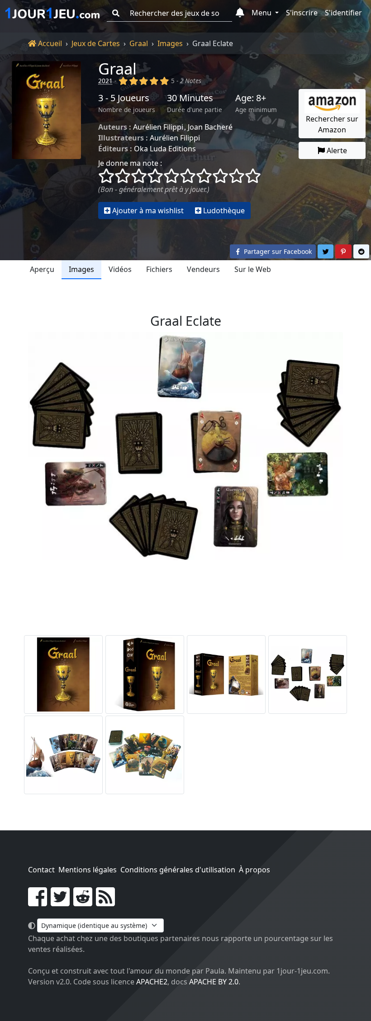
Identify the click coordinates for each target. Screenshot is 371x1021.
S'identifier (343, 13)
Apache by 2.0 (213, 982)
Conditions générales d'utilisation (177, 870)
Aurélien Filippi (158, 127)
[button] (240, 13)
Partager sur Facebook (277, 251)
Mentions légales (87, 870)
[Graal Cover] (63, 674)
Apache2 (151, 982)
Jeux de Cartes (95, 43)
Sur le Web (252, 269)
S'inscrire (302, 13)
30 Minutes (190, 98)
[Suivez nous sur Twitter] (60, 902)
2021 (105, 80)
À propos (254, 870)
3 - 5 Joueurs (123, 98)
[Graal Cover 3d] (145, 674)
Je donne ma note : (130, 163)
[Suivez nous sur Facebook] (37, 902)
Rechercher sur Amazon (332, 124)
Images (170, 43)
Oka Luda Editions (165, 149)
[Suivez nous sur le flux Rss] (105, 902)
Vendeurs (203, 269)
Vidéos (120, 269)
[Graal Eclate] (307, 674)
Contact (41, 870)
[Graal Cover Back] (226, 674)
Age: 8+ (250, 98)
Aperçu (42, 269)
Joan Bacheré (210, 127)
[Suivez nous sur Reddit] (82, 902)
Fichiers (159, 269)
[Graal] (46, 140)
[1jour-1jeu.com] (52, 13)
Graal (138, 43)
